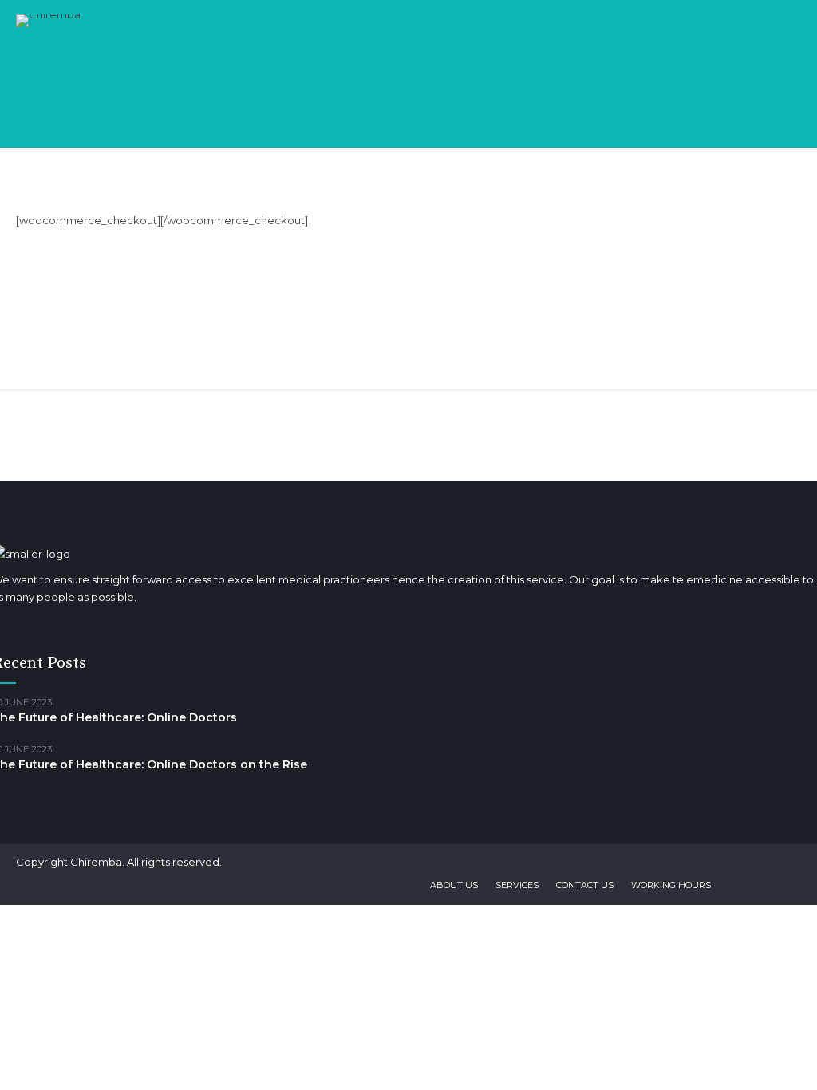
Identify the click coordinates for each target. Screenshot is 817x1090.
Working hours (671, 885)
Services (517, 885)
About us (454, 885)
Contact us (585, 885)
